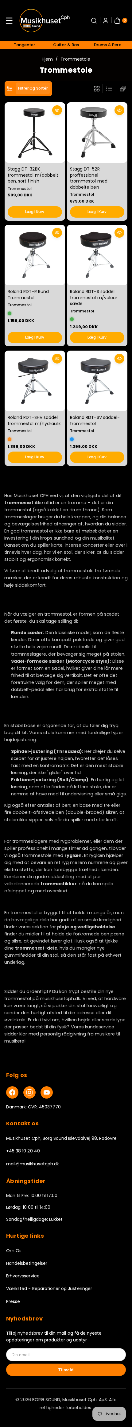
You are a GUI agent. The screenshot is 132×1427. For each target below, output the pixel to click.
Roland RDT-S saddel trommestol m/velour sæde (93, 297)
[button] (9, 20)
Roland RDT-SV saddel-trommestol (95, 420)
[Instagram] (29, 1092)
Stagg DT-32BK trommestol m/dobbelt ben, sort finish (33, 175)
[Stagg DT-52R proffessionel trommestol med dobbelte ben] (97, 132)
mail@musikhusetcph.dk (32, 1164)
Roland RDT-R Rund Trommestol (28, 294)
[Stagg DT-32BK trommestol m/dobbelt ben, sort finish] (35, 132)
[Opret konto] (105, 20)
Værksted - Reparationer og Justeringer (49, 1288)
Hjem (47, 59)
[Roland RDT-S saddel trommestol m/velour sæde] (97, 255)
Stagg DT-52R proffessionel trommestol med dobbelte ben (88, 178)
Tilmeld (66, 1369)
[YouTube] (47, 1092)
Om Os (13, 1251)
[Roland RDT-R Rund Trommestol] (35, 255)
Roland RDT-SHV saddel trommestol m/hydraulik (34, 420)
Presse (13, 1301)
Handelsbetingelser (26, 1263)
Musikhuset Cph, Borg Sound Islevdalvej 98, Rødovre (61, 1138)
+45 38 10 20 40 (23, 1151)
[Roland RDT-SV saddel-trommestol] (97, 381)
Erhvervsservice (23, 1276)
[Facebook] (12, 1092)
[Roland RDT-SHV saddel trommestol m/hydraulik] (35, 381)
